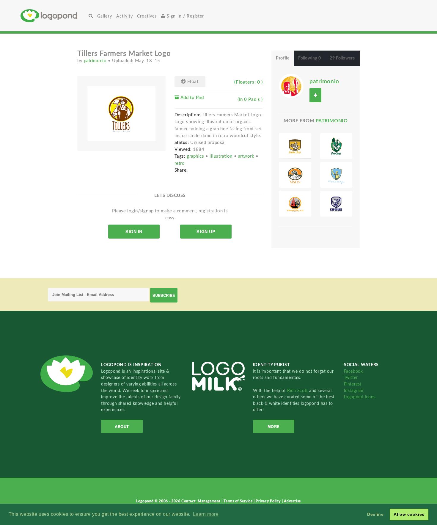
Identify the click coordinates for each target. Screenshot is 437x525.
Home (54, 15)
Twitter (351, 377)
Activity (124, 16)
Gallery (104, 16)
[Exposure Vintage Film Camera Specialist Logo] (336, 204)
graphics (196, 156)
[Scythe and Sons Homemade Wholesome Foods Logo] (295, 146)
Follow (315, 95)
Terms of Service (239, 501)
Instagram (354, 390)
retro (180, 163)
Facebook (353, 371)
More (274, 426)
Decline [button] (375, 514)
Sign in (133, 231)
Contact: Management (201, 501)
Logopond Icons (359, 397)
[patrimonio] (291, 85)
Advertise (292, 501)
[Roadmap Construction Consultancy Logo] (336, 175)
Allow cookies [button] (409, 514)
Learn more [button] (206, 514)
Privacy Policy (269, 501)
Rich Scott (298, 390)
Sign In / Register (184, 16)
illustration (222, 156)
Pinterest (352, 384)
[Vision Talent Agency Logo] (295, 175)
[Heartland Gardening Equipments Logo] (336, 146)
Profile (282, 58)
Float (192, 81)
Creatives (147, 16)
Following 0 (309, 58)
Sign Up (206, 231)
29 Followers (342, 58)
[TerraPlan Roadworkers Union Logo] (295, 204)
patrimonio (96, 61)
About (122, 426)
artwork (247, 156)
